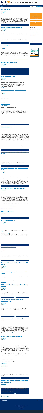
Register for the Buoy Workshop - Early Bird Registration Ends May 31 (13, 90)
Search (37, 6)
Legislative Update (4, 365)
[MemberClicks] (5, 3)
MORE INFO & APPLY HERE (4, 363)
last (10, 396)
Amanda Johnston (3, 11)
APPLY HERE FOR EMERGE (3, 282)
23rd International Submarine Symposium (36, 29)
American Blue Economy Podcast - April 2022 (9, 62)
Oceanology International (11, 204)
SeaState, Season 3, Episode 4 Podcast (8, 76)
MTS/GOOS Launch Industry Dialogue (7, 211)
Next (8, 396)
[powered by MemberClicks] (21, 408)
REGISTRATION (8, 104)
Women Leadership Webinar (6, 9)
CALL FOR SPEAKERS (3, 104)
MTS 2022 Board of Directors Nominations (8, 247)
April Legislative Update (5, 45)
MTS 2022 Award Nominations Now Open (8, 220)
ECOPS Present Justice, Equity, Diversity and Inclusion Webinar (12, 318)
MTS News (4, 12)
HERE (15, 22)
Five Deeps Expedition (12, 205)
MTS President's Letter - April (6, 126)
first (1, 396)
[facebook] (37, 400)
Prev (3, 396)
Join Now (2, 6)
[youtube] (41, 400)
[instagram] (40, 400)
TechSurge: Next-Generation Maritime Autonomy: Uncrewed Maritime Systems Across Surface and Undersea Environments (35, 38)
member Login (40, 6)
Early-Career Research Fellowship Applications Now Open (11, 27)
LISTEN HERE (2, 87)
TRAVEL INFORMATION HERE (4, 105)
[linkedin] (39, 400)
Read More (15, 25)
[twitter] (38, 400)
